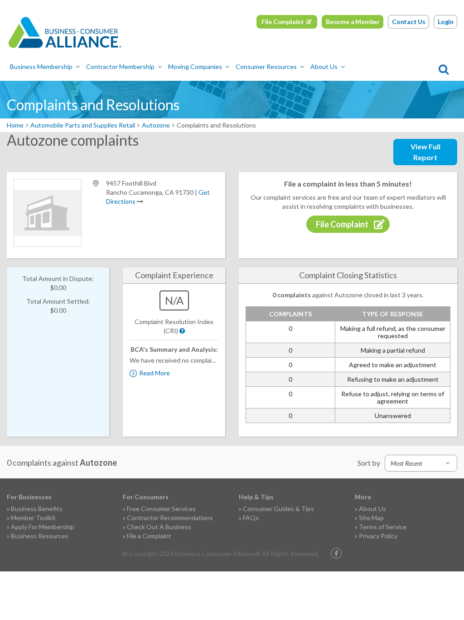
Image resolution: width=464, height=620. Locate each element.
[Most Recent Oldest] (421, 463)
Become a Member (353, 21)
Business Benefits (37, 508)
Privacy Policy (378, 536)
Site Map (371, 518)
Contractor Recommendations (170, 518)
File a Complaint (149, 536)
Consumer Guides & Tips (278, 508)
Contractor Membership (120, 66)
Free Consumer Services (161, 508)
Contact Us (408, 21)
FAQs (251, 518)
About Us (324, 66)
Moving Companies (195, 66)
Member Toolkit (33, 518)
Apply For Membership (42, 527)
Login (446, 21)
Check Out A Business (159, 527)
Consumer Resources (266, 66)
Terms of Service (382, 527)
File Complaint (282, 21)
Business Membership (41, 66)
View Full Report (425, 152)
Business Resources (39, 536)
